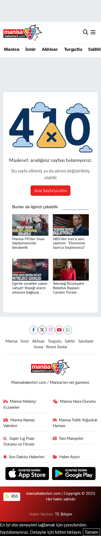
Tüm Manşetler (71, 439)
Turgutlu (73, 49)
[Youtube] (59, 330)
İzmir (30, 49)
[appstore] (27, 474)
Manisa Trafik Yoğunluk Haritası (75, 423)
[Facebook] (33, 330)
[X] (42, 330)
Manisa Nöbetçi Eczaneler (20, 404)
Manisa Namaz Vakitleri (19, 423)
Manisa (11, 49)
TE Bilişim (63, 514)
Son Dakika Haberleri (27, 457)
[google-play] (74, 474)
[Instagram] (50, 330)
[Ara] (85, 32)
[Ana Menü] (93, 32)
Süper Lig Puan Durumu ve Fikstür (19, 441)
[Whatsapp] (67, 330)
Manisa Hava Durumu (78, 401)
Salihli (94, 49)
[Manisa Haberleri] (22, 32)
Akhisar (50, 49)
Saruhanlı (85, 341)
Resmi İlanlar (56, 347)
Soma (38, 347)
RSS (14, 496)
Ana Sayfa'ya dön (50, 191)
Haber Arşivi (69, 457)
